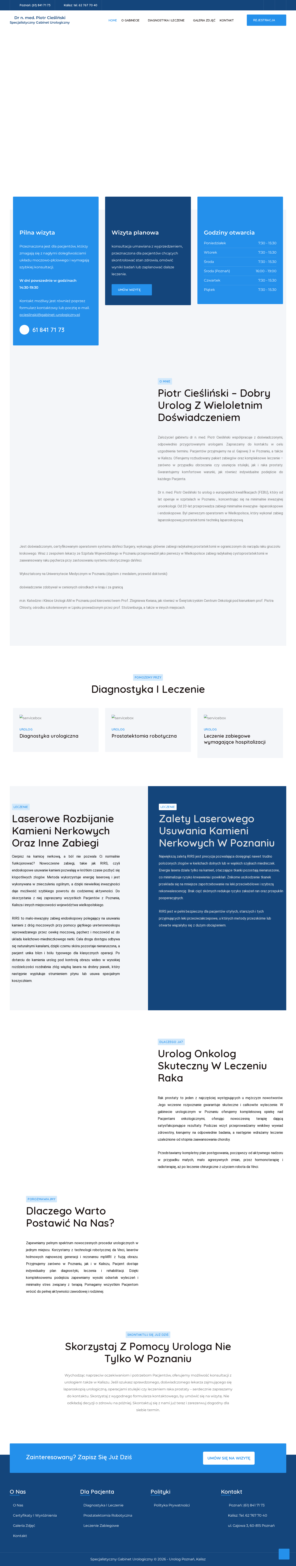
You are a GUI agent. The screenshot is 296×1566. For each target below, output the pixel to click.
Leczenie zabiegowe (101, 1526)
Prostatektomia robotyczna (107, 1515)
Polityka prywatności (172, 1505)
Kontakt (227, 20)
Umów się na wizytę (228, 1458)
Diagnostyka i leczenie (166, 20)
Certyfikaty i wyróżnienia (35, 1515)
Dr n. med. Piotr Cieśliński (40, 19)
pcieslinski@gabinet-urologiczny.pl (50, 315)
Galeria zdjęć (204, 20)
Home (113, 20)
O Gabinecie (130, 20)
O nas (18, 1505)
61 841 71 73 (48, 330)
